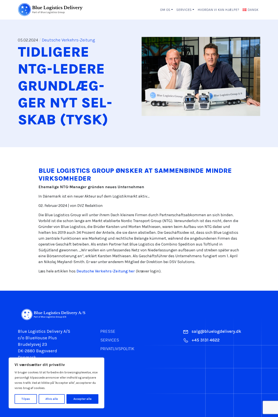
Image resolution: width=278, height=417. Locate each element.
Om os (165, 10)
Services (184, 10)
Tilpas (26, 399)
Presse (107, 331)
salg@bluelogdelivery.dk (216, 331)
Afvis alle (51, 399)
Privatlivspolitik (117, 348)
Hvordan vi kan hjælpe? (218, 10)
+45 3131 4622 (206, 340)
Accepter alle (82, 399)
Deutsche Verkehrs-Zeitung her (105, 271)
